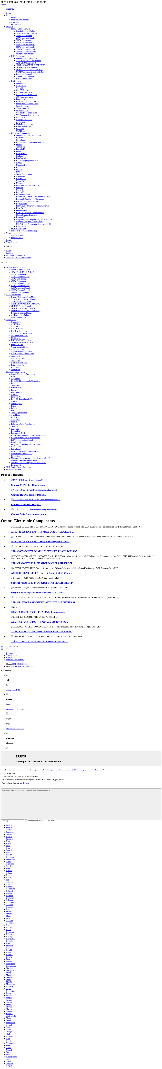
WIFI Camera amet (24, 79)
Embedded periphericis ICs (27, 160)
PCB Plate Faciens (18, 228)
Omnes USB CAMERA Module (29, 58)
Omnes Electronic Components (28, 135)
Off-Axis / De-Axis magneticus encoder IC (33, 224)
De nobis (9, 15)
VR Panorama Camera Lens (27, 115)
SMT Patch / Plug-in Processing (24, 231)
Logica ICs (20, 192)
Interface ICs (21, 158)
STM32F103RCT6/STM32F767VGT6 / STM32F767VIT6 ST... (44, 602)
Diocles (19, 144)
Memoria (19, 183)
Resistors (19, 138)
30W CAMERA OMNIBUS (27, 33)
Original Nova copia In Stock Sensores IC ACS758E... (39, 592)
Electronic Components (20, 133)
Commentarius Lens (24, 120)
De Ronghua (16, 17)
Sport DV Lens (22, 106)
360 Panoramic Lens (24, 97)
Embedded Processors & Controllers (30, 142)
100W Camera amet (24, 36)
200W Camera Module (25, 38)
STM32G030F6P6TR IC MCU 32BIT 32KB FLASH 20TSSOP (44, 551)
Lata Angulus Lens (23, 126)
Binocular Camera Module (26, 74)
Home (8, 13)
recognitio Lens (22, 110)
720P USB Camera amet (26, 63)
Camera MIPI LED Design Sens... (28, 485)
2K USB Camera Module (26, 67)
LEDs (18, 167)
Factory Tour (16, 24)
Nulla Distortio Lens (24, 124)
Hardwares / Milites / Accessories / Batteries (33, 197)
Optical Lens (16, 81)
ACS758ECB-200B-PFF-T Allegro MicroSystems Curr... (40, 541)
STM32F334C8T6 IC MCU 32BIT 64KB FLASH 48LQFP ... (43, 563)
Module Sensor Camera (20, 29)
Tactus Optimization (24, 174)
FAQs (8, 240)
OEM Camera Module (25, 54)
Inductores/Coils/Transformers (28, 185)
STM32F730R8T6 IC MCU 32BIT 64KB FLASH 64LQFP (42, 582)
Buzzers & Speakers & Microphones (30, 199)
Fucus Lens (20, 99)
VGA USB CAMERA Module (28, 61)
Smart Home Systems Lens (27, 104)
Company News (17, 235)
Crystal (19, 163)
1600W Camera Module (26, 51)
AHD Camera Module (25, 76)
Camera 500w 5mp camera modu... (29, 514)
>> (10, 646)
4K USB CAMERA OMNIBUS (29, 70)
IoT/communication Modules (27, 201)
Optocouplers (21, 165)
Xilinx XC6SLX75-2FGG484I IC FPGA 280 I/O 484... (39, 641)
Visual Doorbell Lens (24, 108)
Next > (6, 646)
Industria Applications (20, 20)
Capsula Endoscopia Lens (26, 113)
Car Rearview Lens (24, 92)
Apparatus (15, 22)
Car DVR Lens (22, 90)
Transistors (20, 147)
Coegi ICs (20, 190)
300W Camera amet (24, 40)
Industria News (17, 238)
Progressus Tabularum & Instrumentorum (32, 206)
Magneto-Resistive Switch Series (29, 222)
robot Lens (20, 117)
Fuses (18, 151)
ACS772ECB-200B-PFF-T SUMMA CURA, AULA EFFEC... (43, 531)
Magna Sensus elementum (26, 215)
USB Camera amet (18, 56)
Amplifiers (20, 176)
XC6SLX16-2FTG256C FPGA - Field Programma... (38, 612)
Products (9, 26)
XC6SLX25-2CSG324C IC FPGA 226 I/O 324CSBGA (39, 622)
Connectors (20, 181)
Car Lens (20, 88)
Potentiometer (21, 210)
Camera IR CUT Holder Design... (28, 494)
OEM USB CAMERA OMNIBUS (30, 72)
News (8, 233)
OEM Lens (20, 131)
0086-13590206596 (20, 664)
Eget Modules (21, 203)
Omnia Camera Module (25, 31)
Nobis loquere (11, 242)
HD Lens (20, 129)
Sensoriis (19, 188)
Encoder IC (20, 217)
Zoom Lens (20, 122)
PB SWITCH (21, 154)
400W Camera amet (24, 42)
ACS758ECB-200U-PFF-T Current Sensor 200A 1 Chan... (41, 573)
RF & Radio (21, 179)
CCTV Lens (21, 85)
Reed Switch (21, 208)
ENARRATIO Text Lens (26, 101)
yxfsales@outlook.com (15, 728)
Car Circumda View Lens (26, 95)
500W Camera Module (25, 45)
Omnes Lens (21, 83)
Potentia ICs (21, 149)
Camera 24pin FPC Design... (26, 504)
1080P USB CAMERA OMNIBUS (30, 65)
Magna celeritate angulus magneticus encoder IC (35, 219)
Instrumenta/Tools (23, 194)
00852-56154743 (13, 690)
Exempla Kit (21, 226)
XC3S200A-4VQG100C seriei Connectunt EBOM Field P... (41, 631)
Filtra (18, 172)
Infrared (19, 169)
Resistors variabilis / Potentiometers (30, 213)
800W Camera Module (25, 47)
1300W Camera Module (26, 49)
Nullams (19, 156)
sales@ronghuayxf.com (24, 666)
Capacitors (20, 140)
